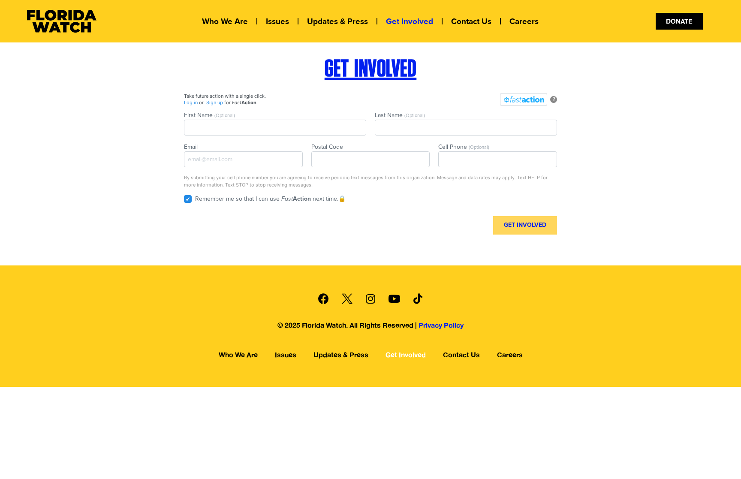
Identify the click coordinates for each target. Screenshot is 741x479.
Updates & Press (337, 21)
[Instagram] (370, 298)
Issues (277, 21)
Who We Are (225, 21)
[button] (679, 21)
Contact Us (471, 21)
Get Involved (409, 21)
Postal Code (327, 147)
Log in (191, 102)
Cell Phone (463, 147)
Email (191, 147)
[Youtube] (394, 298)
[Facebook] (323, 298)
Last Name (400, 115)
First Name (209, 115)
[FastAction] (523, 99)
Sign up (214, 102)
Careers (524, 21)
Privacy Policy (441, 325)
